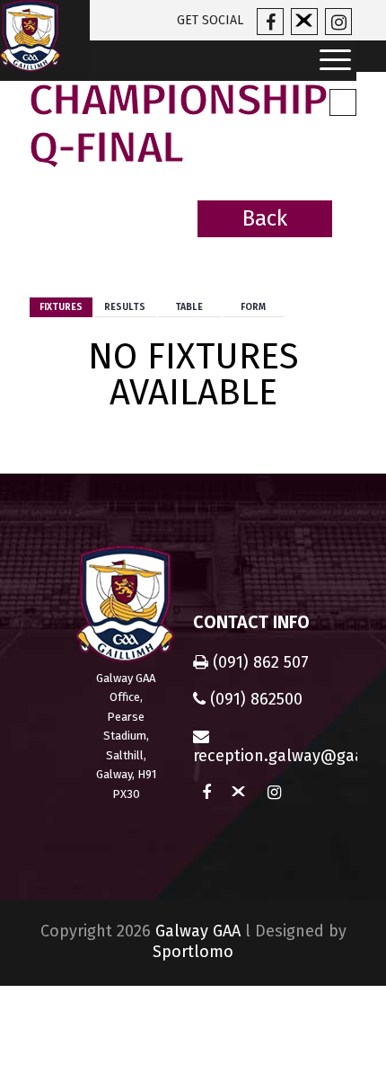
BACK (328, 246)
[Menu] (329, 60)
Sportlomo (193, 952)
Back (264, 218)
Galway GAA (198, 931)
